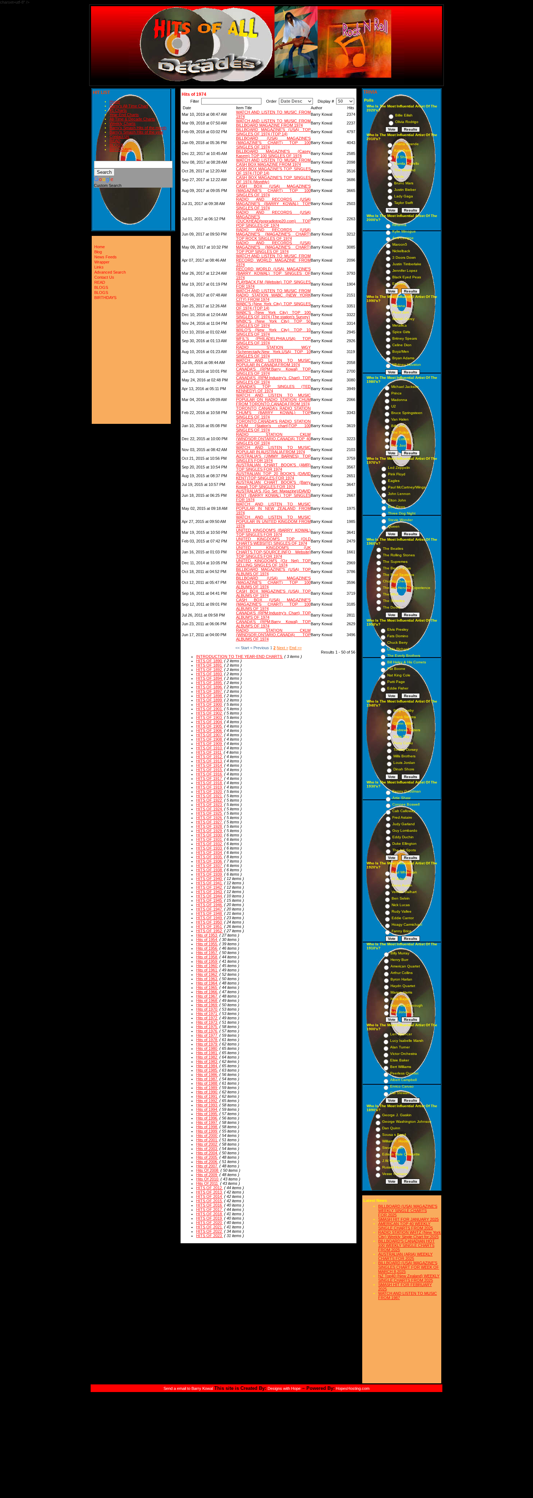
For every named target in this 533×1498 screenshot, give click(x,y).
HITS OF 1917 (209, 778)
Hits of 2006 (207, 1161)
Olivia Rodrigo (406, 122)
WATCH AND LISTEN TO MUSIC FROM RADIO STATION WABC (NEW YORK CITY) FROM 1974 (273, 295)
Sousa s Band (394, 1135)
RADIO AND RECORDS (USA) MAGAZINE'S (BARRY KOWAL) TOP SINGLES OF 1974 (273, 203)
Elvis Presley (397, 629)
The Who (390, 594)
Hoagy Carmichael (407, 924)
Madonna (399, 400)
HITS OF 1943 (209, 891)
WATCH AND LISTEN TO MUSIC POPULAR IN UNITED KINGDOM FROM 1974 (273, 521)
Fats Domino (397, 636)
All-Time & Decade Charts (132, 119)
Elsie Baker (399, 1060)
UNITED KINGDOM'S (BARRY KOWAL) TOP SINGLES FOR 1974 (273, 532)
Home (115, 101)
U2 (393, 406)
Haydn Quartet (403, 986)
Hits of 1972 (207, 1018)
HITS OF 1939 (209, 874)
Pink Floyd (396, 474)
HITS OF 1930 (209, 835)
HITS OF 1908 (209, 739)
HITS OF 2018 (209, 1214)
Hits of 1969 (207, 1005)
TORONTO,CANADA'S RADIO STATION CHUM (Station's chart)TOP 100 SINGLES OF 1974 (273, 425)
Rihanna (399, 225)
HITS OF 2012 (209, 1188)
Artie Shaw (401, 798)
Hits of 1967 (207, 996)
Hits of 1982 (207, 1057)
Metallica (399, 325)
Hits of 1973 (207, 1022)
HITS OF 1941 (209, 883)
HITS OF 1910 (209, 748)
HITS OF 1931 (209, 839)
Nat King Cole (398, 675)
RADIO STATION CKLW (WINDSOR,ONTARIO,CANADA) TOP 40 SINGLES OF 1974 (273, 438)
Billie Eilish (404, 115)
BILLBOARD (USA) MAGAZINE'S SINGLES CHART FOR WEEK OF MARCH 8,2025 (408, 1267)
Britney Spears (404, 338)
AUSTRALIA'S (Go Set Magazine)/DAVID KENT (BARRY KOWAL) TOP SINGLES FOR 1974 (273, 495)
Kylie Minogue (404, 231)
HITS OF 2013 (209, 1192)
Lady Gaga (403, 196)
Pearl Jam (400, 312)
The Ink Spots (404, 850)
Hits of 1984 (207, 1066)
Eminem (399, 284)
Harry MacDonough (407, 1005)
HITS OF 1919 (209, 787)
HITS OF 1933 (209, 848)
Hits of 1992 (207, 1100)
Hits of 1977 (207, 1035)
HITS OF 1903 (209, 717)
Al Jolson (399, 879)
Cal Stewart (399, 1093)
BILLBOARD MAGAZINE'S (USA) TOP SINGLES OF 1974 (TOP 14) (273, 131)
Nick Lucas (401, 905)
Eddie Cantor (403, 918)
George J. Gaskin (397, 1115)
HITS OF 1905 (209, 726)
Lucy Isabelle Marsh (406, 1041)
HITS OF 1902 (209, 713)
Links (99, 267)
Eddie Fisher (397, 688)
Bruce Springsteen (406, 413)
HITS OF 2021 (209, 1227)
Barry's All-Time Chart (129, 106)
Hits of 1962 (207, 974)
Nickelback (401, 251)
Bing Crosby (403, 710)
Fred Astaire (402, 817)
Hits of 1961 (207, 970)
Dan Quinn (391, 1128)
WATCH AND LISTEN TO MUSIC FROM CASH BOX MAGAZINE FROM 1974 (273, 162)
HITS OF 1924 (209, 809)
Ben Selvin (401, 898)
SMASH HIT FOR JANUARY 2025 (408, 1219)
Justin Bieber (405, 190)
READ (115, 141)
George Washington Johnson (406, 1122)
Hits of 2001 (207, 1140)
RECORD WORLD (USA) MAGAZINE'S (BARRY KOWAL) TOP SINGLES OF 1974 (273, 273)
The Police (400, 432)
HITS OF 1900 (209, 704)
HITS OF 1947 (209, 909)
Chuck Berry (397, 642)
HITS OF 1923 (209, 804)
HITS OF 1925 (209, 813)
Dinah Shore (403, 769)
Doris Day (401, 736)
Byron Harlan (401, 979)
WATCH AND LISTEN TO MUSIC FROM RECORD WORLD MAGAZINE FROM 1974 (273, 260)
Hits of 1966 (207, 992)
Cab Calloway (403, 811)
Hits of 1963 (207, 979)
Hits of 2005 (207, 1157)
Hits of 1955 (207, 944)
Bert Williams (400, 1067)
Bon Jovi (398, 445)
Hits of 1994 (207, 1109)
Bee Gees (396, 507)
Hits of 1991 (207, 1096)
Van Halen (400, 419)
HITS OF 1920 (209, 791)
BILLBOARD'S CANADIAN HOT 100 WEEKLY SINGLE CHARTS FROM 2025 (406, 1245)
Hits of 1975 (207, 1026)
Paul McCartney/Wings (407, 487)
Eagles (394, 481)
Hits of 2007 (207, 1166)
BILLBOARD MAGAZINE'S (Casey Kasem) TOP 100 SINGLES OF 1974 (273, 153)
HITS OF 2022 (209, 1231)
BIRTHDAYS (121, 149)
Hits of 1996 (207, 1118)
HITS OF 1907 (209, 735)
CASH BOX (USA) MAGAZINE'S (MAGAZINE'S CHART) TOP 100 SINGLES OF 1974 (273, 190)
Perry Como (403, 743)
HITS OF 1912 (209, 756)
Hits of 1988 (207, 1083)
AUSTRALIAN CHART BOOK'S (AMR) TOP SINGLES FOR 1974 (273, 467)
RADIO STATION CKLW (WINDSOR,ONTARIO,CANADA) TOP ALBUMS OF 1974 (273, 634)
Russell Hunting (395, 1167)
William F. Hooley (396, 1141)
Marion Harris (401, 992)
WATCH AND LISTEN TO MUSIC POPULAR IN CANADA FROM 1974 (273, 362)
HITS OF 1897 (209, 691)
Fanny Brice (402, 931)
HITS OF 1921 (209, 796)
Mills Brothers (404, 756)
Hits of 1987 (207, 1079)
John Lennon (399, 494)
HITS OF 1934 (209, 852)
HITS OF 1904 (209, 722)
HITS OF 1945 (209, 900)
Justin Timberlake (406, 264)
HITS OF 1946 (209, 905)
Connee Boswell (406, 804)
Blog (98, 252)
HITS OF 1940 (209, 878)
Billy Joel (398, 426)
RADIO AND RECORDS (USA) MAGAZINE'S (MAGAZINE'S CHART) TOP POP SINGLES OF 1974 (273, 247)
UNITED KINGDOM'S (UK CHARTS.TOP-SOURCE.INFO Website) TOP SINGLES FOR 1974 (273, 551)
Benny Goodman (406, 791)
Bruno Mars (403, 183)
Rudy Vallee (402, 911)
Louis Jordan (404, 763)
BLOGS (116, 145)
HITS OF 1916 (209, 774)
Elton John (397, 500)
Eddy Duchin (403, 837)
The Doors (391, 607)
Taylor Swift (403, 203)
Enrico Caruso (402, 1086)
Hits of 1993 (207, 1105)
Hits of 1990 (207, 1092)
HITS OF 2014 (209, 1196)
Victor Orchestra (403, 1054)
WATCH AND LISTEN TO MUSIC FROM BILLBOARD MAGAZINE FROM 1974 (273, 123)
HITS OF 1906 (209, 730)
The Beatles (393, 549)
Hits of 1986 (207, 1074)
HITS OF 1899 (209, 700)
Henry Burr (399, 960)
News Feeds (105, 257)
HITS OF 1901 (209, 709)
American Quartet (405, 966)
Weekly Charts (123, 123)
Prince (396, 393)
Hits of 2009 (207, 1174)
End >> (295, 648)
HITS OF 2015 (209, 1201)
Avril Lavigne (403, 238)
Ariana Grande (406, 144)
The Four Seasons (398, 575)
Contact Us (119, 136)
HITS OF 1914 (209, 765)
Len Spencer (401, 1034)
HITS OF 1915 (209, 770)
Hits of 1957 (207, 952)
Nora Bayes (400, 999)
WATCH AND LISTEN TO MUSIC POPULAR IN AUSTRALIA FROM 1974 (273, 449)
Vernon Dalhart (404, 892)
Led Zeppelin (399, 468)
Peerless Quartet (404, 1073)
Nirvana (398, 306)
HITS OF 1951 (209, 926)
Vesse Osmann (395, 1174)
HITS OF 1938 (209, 870)
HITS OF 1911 (209, 752)
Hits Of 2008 (207, 1170)
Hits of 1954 (207, 939)
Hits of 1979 (207, 1044)
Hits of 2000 (207, 1135)
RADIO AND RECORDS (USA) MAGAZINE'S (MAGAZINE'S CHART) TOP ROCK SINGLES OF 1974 (273, 234)
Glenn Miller (403, 723)
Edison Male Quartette (401, 1154)
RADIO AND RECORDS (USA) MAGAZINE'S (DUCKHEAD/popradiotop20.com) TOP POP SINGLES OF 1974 (273, 219)
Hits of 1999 (207, 1131)
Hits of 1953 (207, 935)
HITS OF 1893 (209, 674)
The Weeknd (405, 170)
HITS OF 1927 (209, 822)
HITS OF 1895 (209, 682)
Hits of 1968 (207, 1000)
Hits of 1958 (207, 957)
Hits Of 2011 (207, 1183)
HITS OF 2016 (209, 1205)
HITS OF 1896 (209, 687)
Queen (394, 526)
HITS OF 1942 (209, 887)
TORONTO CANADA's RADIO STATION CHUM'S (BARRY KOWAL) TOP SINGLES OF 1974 (273, 412)
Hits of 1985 (207, 1070)
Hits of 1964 (207, 983)
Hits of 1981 (207, 1053)
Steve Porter (392, 1148)
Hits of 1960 (207, 965)
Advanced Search (110, 272)
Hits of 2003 (207, 1148)
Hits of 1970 (207, 1009)
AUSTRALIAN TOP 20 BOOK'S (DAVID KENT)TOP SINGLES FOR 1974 (273, 475)
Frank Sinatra (404, 717)
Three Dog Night (402, 513)
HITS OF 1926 (209, 817)
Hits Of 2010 (207, 1179)
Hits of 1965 (207, 987)
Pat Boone (396, 669)
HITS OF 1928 (209, 826)
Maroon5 (399, 244)
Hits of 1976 (207, 1031)
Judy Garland (403, 824)
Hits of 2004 (207, 1153)
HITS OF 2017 (209, 1209)
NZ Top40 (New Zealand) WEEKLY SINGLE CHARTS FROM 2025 (408, 1278)
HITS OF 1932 (209, 844)
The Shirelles (394, 601)
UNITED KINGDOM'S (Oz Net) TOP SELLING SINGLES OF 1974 (273, 562)
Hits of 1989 (207, 1087)
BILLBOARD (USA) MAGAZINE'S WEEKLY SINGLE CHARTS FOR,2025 (407, 1210)
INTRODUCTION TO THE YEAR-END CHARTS (239, 656)
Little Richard (398, 649)
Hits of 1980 (207, 1048)
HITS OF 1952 (209, 931)
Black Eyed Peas (406, 277)
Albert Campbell (403, 1080)
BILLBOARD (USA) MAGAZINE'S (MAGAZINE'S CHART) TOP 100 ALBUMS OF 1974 (273, 582)
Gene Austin (402, 885)
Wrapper (102, 262)
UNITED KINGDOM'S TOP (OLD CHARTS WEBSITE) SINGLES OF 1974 (273, 541)
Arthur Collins (402, 973)
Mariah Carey (403, 319)
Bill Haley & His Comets (406, 662)
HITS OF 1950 (209, 922)
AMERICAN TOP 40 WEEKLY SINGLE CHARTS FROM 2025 (405, 1225)
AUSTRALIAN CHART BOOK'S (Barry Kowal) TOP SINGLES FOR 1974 (273, 484)
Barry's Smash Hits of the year (137, 132)
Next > (282, 648)
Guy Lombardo (404, 830)
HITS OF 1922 (209, 800)
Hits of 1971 (207, 1013)
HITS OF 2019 (209, 1218)
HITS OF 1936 (209, 861)
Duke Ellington (404, 844)
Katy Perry (403, 150)
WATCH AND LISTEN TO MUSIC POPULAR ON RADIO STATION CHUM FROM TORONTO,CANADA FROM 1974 (273, 399)
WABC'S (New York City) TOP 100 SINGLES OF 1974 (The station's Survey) (273, 314)
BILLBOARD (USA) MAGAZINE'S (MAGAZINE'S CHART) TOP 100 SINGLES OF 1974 (273, 142)
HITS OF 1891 (209, 665)
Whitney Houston (406, 365)
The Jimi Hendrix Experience (406, 588)
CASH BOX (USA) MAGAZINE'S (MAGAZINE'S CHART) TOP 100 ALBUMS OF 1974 (273, 604)
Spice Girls (401, 332)
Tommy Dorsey (405, 750)
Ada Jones (400, 1012)
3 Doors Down (404, 257)
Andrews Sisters (406, 730)
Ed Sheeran (404, 157)
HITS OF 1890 (209, 661)
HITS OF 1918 (209, 783)
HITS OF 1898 (209, 695)
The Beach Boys (397, 568)
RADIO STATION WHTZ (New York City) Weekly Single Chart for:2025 (409, 1234)
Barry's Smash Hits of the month (138, 128)
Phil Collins (400, 439)
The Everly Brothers (403, 656)
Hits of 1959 (207, 961)
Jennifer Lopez (404, 271)
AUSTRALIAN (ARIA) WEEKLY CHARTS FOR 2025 (405, 1256)
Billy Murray (400, 953)
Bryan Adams (403, 358)
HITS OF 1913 (209, 761)
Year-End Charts (124, 114)
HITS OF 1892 (209, 669)
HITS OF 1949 (209, 918)
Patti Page (396, 682)
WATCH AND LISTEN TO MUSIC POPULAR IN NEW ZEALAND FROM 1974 (273, 508)
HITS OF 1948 (209, 913)
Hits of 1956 (207, 948)
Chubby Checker (397, 581)
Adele (399, 177)
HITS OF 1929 (209, 830)
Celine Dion (402, 345)
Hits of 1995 (207, 1114)
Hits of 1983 (207, 1061)
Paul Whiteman (404, 872)
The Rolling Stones (399, 555)
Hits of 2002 (207, 1144)
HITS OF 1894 (209, 678)
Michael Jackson (405, 387)
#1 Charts (118, 110)
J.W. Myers (391, 1161)
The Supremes (395, 562)
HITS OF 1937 (209, 865)
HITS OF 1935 (209, 857)
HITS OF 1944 (209, 896)
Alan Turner (400, 1047)
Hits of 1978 (207, 1039)
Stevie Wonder (400, 520)
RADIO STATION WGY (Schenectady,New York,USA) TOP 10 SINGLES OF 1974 (273, 351)
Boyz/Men (400, 351)
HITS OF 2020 (209, 1222)
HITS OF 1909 (209, 743)
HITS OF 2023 (209, 1235)
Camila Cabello (406, 163)
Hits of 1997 (207, 1122)
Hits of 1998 (207, 1127)
